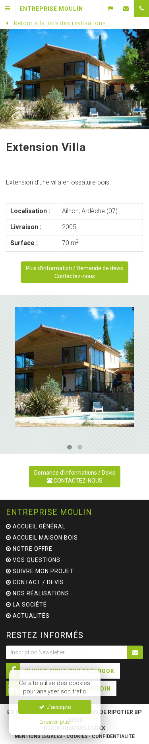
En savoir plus (54, 722)
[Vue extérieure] (74, 367)
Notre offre (31, 549)
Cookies (76, 736)
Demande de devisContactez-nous (74, 272)
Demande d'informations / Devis (74, 476)
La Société (29, 604)
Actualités (30, 615)
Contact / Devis (37, 582)
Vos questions (35, 560)
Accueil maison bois (44, 537)
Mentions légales (38, 736)
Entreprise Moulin (49, 512)
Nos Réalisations (40, 593)
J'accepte (58, 707)
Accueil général (38, 526)
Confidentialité (113, 736)
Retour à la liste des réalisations (60, 23)
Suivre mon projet (42, 571)
